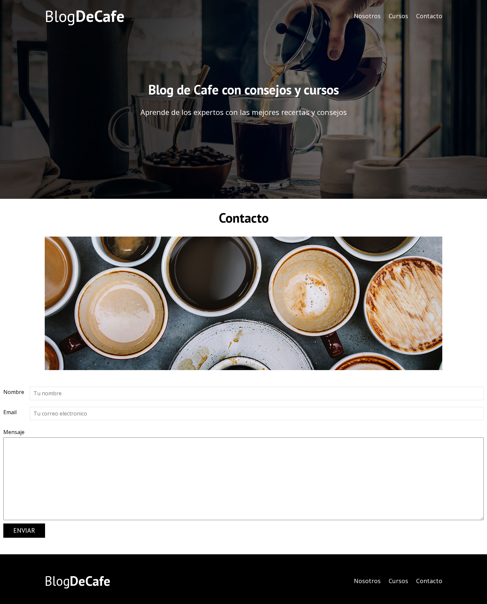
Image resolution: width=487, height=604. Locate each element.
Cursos (398, 16)
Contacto (429, 16)
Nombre (13, 392)
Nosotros (367, 16)
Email (10, 412)
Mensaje (14, 432)
